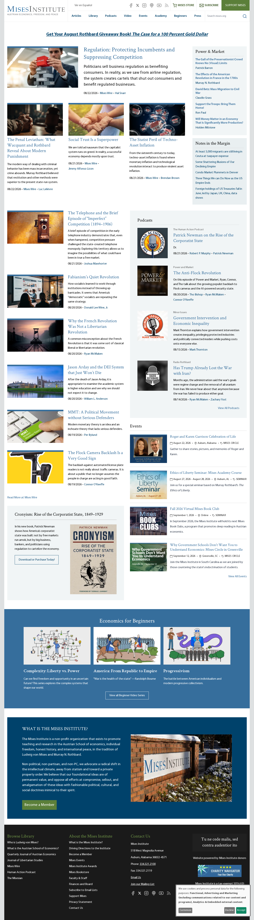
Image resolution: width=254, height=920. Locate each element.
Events (143, 16)
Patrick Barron (204, 68)
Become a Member (39, 805)
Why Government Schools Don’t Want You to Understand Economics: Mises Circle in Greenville (206, 547)
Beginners (180, 16)
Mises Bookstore (79, 872)
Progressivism (176, 670)
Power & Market (209, 52)
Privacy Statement (80, 902)
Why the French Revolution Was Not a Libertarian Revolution (92, 327)
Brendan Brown (170, 178)
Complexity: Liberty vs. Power (52, 670)
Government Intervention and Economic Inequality (199, 321)
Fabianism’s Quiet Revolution (93, 277)
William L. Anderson (96, 398)
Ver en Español (83, 5)
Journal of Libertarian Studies (25, 860)
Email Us (136, 877)
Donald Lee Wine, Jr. (96, 307)
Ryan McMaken (93, 353)
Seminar (241, 479)
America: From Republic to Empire (125, 670)
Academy (161, 16)
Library (93, 16)
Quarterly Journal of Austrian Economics (31, 854)
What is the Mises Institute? (86, 842)
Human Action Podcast (21, 872)
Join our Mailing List (143, 884)
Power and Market (183, 267)
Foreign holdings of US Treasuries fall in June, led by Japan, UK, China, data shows (218, 193)
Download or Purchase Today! (37, 559)
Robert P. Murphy (200, 253)
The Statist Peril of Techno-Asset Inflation (153, 143)
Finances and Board (81, 884)
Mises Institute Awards (83, 866)
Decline (229, 910)
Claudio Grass (203, 97)
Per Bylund (90, 435)
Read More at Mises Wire (22, 497)
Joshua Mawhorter (95, 263)
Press (197, 16)
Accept (241, 910)
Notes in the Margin (212, 143)
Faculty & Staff (78, 878)
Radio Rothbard (182, 362)
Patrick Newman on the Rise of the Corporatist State (203, 238)
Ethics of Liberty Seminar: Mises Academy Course (206, 473)
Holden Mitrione (205, 127)
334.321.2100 (148, 864)
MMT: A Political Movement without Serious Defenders (93, 415)
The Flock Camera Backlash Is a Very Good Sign (95, 456)
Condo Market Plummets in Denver (216, 172)
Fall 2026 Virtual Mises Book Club (194, 509)
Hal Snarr (120, 93)
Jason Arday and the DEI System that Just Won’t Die (96, 370)
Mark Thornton (198, 349)
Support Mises (235, 5)
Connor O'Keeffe (94, 484)
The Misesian (14, 878)
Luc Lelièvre (45, 189)
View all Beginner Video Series (127, 695)
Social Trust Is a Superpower (93, 140)
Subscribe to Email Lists (83, 890)
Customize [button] (185, 910)
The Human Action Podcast (188, 229)
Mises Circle (231, 443)
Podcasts (111, 16)
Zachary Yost (218, 399)
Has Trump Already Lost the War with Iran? (202, 371)
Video (127, 16)
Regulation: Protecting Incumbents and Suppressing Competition (129, 54)
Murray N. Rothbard (207, 83)
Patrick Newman (223, 253)
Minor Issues (180, 312)
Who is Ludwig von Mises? (22, 842)
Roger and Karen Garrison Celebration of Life (203, 437)
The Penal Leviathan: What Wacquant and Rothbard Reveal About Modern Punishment (31, 148)
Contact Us (76, 908)
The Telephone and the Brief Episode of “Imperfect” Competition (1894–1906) (93, 219)
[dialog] (213, 900)
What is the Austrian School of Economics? (33, 848)
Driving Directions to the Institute (89, 848)
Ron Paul (200, 112)
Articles (76, 16)
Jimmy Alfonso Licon (81, 168)
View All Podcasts (228, 408)
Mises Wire (106, 93)
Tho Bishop (196, 294)
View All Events (237, 576)
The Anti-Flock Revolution (197, 273)
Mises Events (77, 860)
